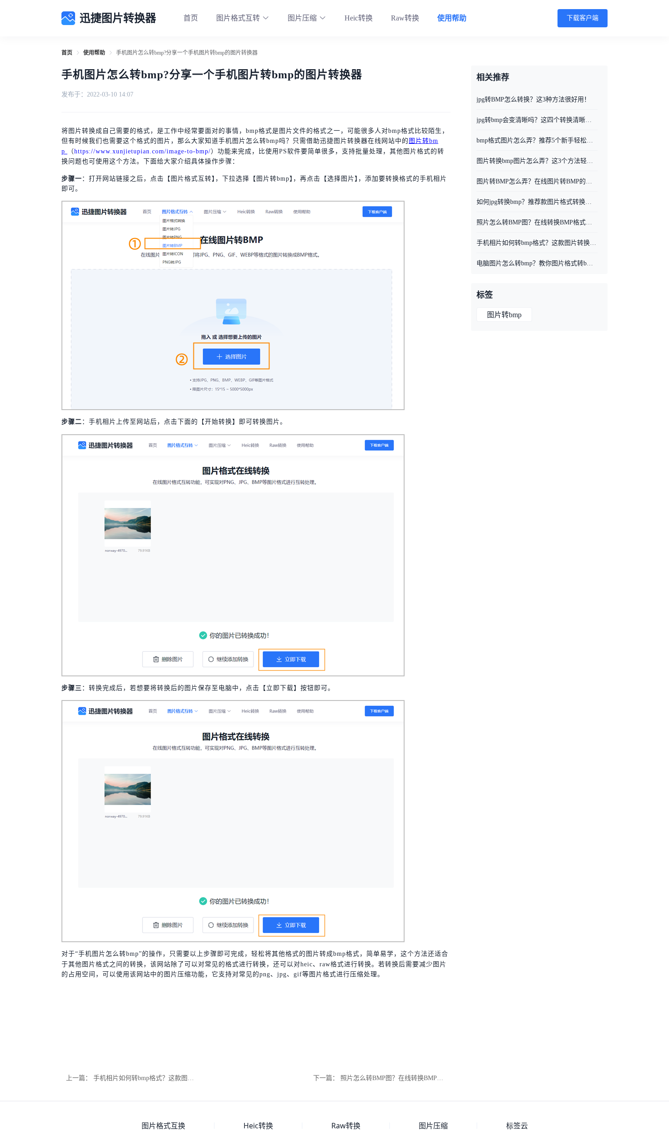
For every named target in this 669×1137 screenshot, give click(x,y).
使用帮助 (451, 18)
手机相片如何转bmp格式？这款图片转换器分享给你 (165, 1078)
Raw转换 (405, 18)
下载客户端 (582, 18)
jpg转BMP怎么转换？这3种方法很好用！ (533, 99)
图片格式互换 (163, 1126)
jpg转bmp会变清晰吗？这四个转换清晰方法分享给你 (537, 120)
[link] (66, 53)
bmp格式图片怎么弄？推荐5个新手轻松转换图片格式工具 (537, 140)
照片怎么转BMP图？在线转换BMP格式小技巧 (404, 1078)
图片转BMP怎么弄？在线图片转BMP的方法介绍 (537, 181)
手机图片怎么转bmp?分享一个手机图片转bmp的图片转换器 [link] (187, 53)
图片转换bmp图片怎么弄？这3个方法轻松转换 (537, 160)
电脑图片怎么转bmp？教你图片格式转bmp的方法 (537, 263)
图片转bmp (504, 315)
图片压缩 (433, 1126)
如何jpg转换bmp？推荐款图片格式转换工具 (537, 201)
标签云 (517, 1126)
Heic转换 (359, 18)
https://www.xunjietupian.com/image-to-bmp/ (142, 151)
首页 (190, 18)
